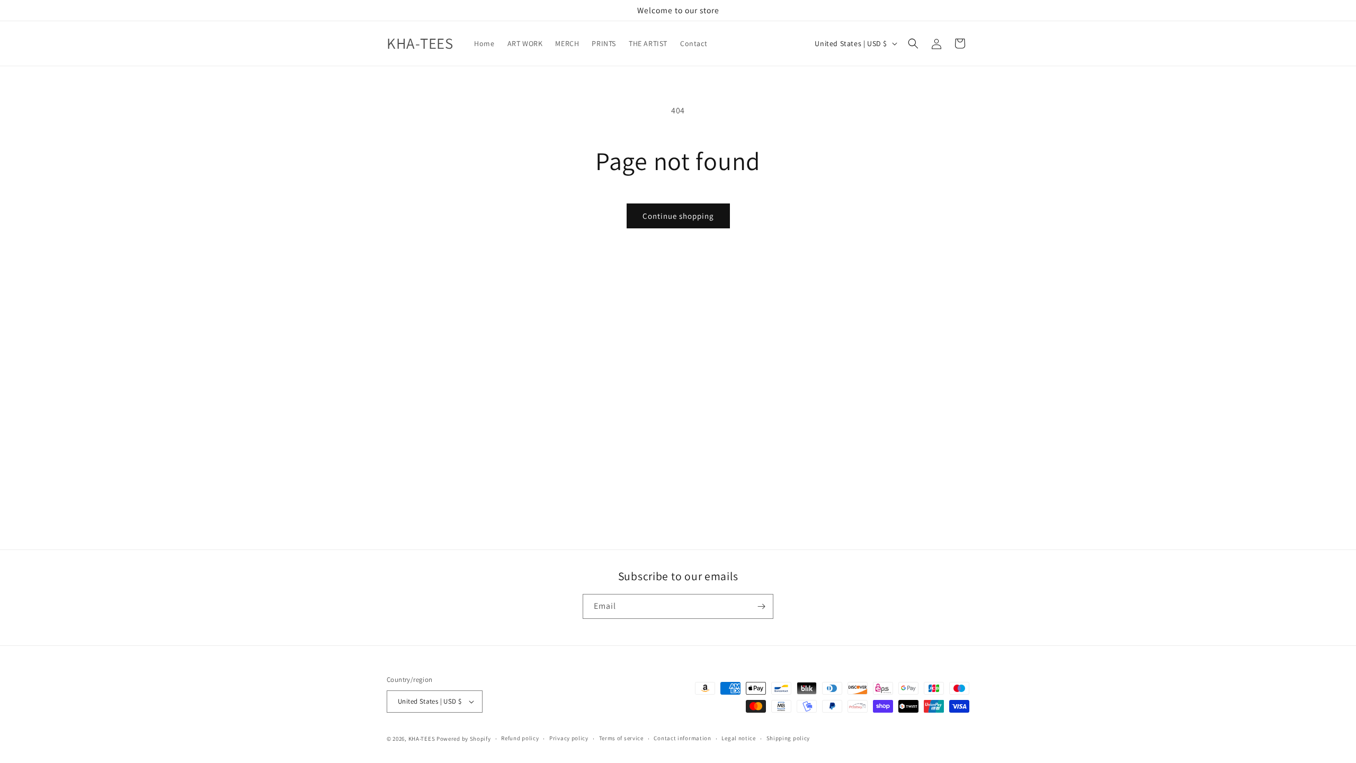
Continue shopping (678, 216)
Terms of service (621, 738)
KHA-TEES (421, 738)
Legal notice (738, 738)
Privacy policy (568, 738)
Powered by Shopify (463, 738)
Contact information (682, 738)
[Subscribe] (761, 606)
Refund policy (520, 738)
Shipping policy (788, 738)
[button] (913, 43)
